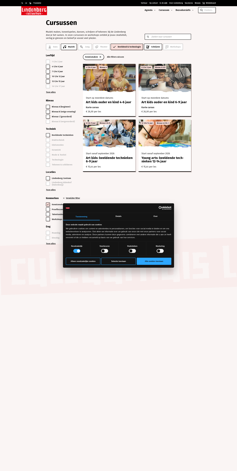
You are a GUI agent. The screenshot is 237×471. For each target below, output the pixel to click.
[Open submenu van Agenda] (154, 10)
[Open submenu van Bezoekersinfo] (192, 10)
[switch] (104, 251)
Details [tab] (119, 216)
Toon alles (51, 92)
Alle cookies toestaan (154, 261)
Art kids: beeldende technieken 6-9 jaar (109, 159)
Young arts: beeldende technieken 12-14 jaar (162, 159)
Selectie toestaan (118, 261)
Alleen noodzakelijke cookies (83, 261)
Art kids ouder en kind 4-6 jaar (108, 102)
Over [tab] (155, 216)
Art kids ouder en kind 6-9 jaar (164, 102)
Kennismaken (91, 57)
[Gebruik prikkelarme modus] (27, 3)
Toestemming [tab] (81, 217)
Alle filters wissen (115, 57)
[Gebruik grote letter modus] (23, 3)
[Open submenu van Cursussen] (171, 10)
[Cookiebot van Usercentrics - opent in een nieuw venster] (160, 208)
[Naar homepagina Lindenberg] (39, 10)
